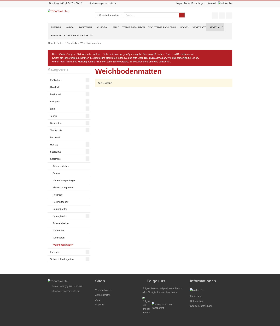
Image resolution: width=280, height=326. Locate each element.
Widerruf (99, 304)
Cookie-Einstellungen (201, 305)
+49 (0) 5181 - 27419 (71, 3)
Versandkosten (103, 290)
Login (179, 3)
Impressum (196, 296)
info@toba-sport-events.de (102, 3)
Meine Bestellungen (194, 3)
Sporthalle (72, 43)
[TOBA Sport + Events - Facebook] (168, 305)
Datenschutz (197, 301)
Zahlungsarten (102, 294)
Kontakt (212, 3)
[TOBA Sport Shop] (58, 280)
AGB (97, 299)
